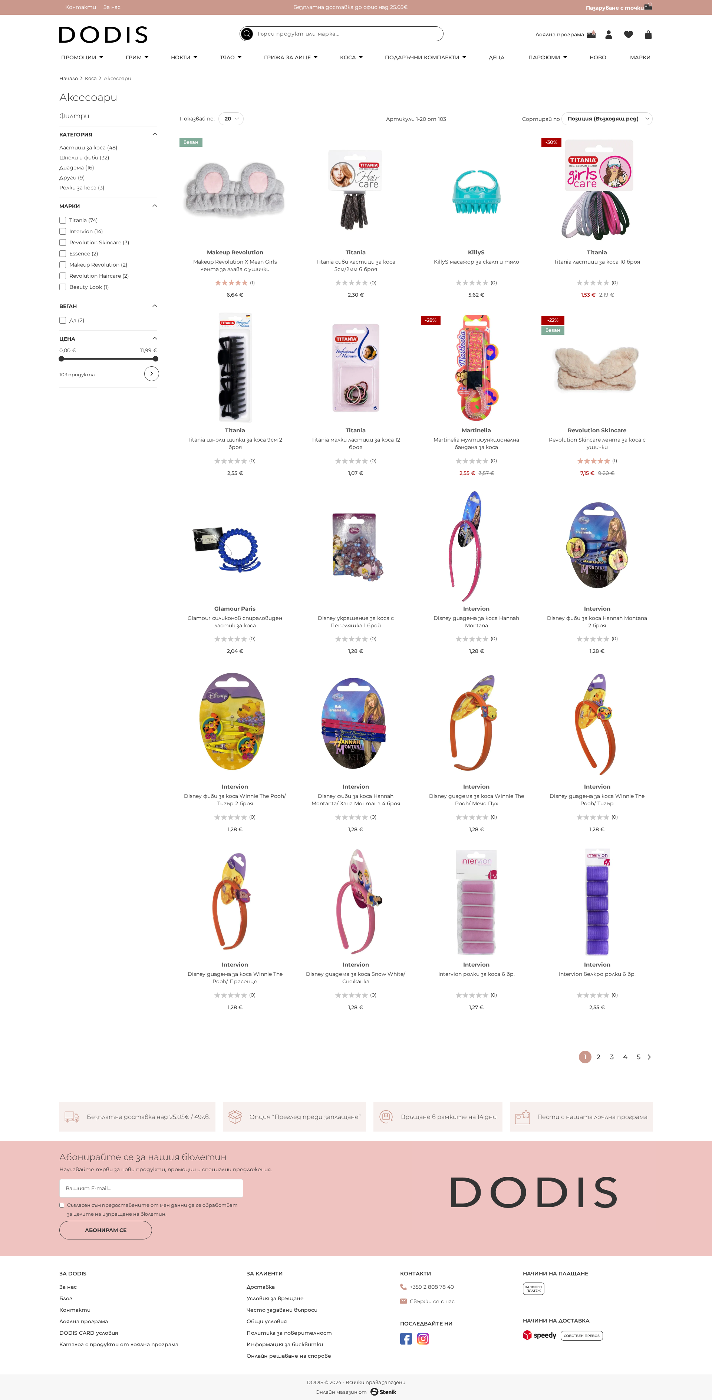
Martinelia (476, 430)
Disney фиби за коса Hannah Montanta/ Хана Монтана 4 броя (356, 800)
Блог (65, 1298)
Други (71, 177)
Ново (598, 57)
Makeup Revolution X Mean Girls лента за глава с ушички (235, 265)
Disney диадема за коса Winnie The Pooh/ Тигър (597, 800)
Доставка (261, 1287)
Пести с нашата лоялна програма (592, 1117)
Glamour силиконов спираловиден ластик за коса (235, 622)
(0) (373, 282)
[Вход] (608, 34)
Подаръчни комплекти (422, 57)
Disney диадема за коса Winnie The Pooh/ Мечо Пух (476, 800)
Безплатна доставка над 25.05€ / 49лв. (148, 1117)
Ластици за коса (87, 147)
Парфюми (544, 57)
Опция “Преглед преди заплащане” (305, 1117)
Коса (348, 57)
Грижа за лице (287, 57)
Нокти (181, 57)
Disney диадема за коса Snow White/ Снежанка (355, 978)
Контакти (80, 7)
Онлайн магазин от (341, 1392)
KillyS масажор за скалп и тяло (476, 261)
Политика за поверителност (289, 1333)
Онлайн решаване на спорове (289, 1356)
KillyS (476, 252)
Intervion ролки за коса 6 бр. (476, 974)
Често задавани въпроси (282, 1310)
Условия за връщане (275, 1298)
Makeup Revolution (235, 252)
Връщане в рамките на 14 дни (449, 1117)
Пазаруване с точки (615, 7)
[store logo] (103, 34)
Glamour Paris (235, 608)
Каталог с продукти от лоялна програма (118, 1344)
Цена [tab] (67, 339)
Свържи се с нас (432, 1301)
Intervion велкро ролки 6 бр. (597, 974)
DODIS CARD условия (88, 1333)
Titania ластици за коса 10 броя (597, 261)
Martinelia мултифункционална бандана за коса (476, 443)
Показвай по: (197, 118)
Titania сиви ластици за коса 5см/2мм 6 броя (355, 265)
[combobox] (342, 33)
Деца (497, 57)
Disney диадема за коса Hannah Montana (476, 622)
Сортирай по (541, 118)
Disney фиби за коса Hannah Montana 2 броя (597, 622)
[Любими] (628, 34)
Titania (356, 252)
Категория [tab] (75, 134)
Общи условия (267, 1321)
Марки (640, 57)
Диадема (75, 167)
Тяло (227, 57)
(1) (252, 282)
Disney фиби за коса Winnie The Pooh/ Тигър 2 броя (235, 800)
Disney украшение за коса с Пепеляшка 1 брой (356, 622)
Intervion (476, 608)
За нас (112, 7)
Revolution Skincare (597, 430)
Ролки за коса (81, 187)
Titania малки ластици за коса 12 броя (356, 443)
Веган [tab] (68, 306)
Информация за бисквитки (285, 1344)
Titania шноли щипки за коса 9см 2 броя (235, 443)
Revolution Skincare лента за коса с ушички (597, 443)
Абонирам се (105, 1230)
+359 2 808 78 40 (432, 1287)
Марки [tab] (69, 206)
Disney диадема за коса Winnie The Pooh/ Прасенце (235, 978)
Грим (134, 57)
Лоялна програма (559, 34)
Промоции (78, 57)
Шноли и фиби (83, 157)
